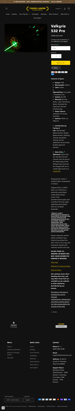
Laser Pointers (34, 353)
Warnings (54, 262)
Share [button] (55, 312)
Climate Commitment (13, 350)
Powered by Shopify (21, 406)
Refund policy (32, 406)
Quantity (53, 53)
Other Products (35, 362)
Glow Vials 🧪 (55, 45)
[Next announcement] (70, 2)
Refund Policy (56, 270)
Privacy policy (41, 406)
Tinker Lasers (12, 406)
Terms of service (51, 406)
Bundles (32, 350)
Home (32, 347)
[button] (7, 9)
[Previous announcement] (4, 2)
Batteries (33, 359)
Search (9, 347)
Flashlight (56, 171)
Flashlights (33, 356)
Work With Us (34, 365)
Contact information (62, 406)
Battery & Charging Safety (60, 266)
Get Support (34, 368)
